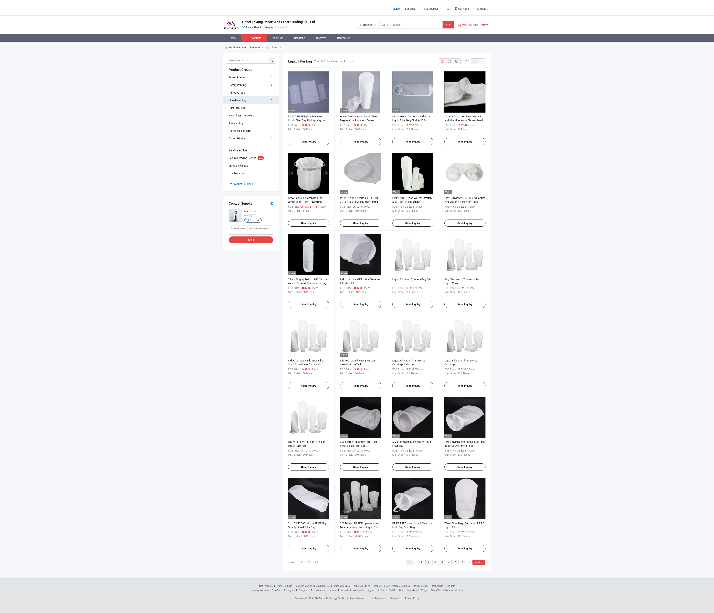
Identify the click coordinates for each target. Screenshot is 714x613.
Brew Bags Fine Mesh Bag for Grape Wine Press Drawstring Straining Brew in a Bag (305, 201)
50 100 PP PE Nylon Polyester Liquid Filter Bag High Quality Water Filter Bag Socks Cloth (308, 120)
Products (256, 38)
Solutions (299, 38)
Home (232, 38)
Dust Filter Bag (237, 108)
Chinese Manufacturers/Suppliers (312, 585)
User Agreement (378, 598)
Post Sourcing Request (475, 25)
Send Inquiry (308, 141)
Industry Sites (381, 585)
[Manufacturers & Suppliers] (247, 7)
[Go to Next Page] (481, 61)
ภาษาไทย (412, 590)
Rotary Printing (237, 85)
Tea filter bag (236, 123)
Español (276, 590)
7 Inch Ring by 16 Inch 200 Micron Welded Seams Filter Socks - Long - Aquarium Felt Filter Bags (308, 283)
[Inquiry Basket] (448, 8)
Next (477, 562)
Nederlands (358, 590)
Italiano (333, 590)
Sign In (397, 8)
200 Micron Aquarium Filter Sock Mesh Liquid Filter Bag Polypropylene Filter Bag (358, 445)
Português (289, 590)
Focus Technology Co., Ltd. (332, 598)
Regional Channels (401, 585)
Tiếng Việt (436, 590)
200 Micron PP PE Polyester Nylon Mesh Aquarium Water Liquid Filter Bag (360, 527)
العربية (371, 590)
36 (308, 562)
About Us (277, 38)
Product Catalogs (243, 184)
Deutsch (344, 590)
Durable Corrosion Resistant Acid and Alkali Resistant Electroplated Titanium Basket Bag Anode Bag (463, 120)
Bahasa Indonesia (454, 590)
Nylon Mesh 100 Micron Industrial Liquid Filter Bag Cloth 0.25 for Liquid (411, 120)
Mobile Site (437, 585)
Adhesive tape (237, 92)
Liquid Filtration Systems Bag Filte (411, 279)
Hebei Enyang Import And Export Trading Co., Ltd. (279, 22)
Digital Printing (237, 138)
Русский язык (318, 590)
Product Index (421, 585)
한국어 (381, 590)
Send (251, 239)
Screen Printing (237, 77)
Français (302, 590)
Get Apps (463, 8)
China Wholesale (341, 585)
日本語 (392, 590)
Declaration (395, 598)
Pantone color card (240, 130)
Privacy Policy (412, 598)
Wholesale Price (362, 585)
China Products (284, 585)
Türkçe (424, 590)
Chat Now (255, 220)
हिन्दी (401, 590)
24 (300, 562)
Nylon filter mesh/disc (241, 115)
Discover (321, 38)
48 (316, 562)
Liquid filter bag (238, 100)
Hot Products (266, 585)
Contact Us (343, 38)
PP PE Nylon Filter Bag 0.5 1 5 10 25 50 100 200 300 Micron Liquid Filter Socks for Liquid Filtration (359, 201)
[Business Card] (271, 203)
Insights (451, 585)
